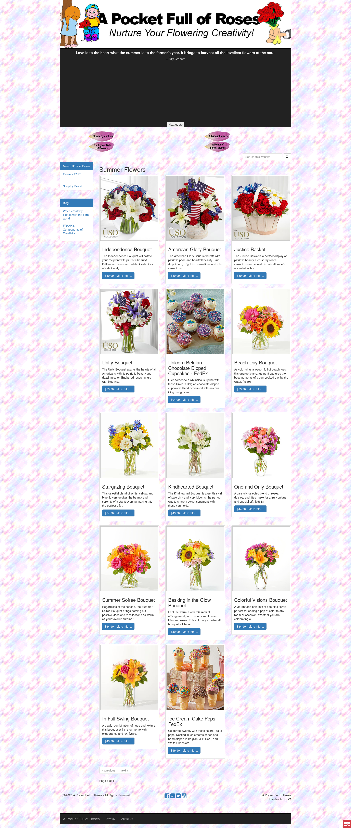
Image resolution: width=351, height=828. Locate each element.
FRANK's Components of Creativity (73, 229)
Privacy (110, 819)
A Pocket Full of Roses (81, 818)
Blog (66, 203)
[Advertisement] (175, 91)
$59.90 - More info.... (184, 276)
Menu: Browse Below (76, 166)
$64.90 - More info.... (184, 400)
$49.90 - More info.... (118, 276)
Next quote (176, 124)
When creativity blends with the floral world (76, 214)
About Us (127, 819)
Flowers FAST (72, 174)
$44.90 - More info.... (250, 509)
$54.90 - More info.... (118, 513)
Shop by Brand (72, 186)
